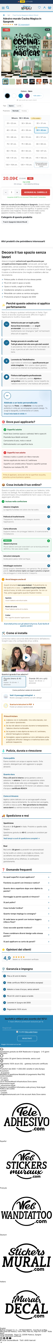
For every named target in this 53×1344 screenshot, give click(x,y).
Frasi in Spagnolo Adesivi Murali (15, 222)
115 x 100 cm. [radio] (41, 158)
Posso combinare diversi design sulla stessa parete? (23, 934)
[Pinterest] (7, 1339)
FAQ (43, 1074)
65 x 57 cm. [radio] (41, 137)
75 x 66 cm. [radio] (26, 144)
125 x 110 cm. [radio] (26, 165)
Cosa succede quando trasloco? (17, 927)
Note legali (41, 1087)
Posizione (6, 111)
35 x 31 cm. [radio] (41, 123)
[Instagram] (1, 1339)
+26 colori (37, 96)
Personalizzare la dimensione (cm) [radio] (41, 164)
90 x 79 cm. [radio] (12, 151)
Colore (26, 91)
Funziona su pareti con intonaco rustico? (21, 882)
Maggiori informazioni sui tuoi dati (11, 1044)
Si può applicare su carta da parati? (19, 941)
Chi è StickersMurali (8, 1081)
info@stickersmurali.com (10, 1094)
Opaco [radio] (11, 106)
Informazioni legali (8, 1085)
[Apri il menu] (4, 8)
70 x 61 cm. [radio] (11, 144)
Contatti (4, 1093)
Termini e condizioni (8, 1087)
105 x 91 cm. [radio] (11, 158)
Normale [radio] (16, 111)
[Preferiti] (39, 7)
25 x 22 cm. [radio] (11, 123)
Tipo (4, 106)
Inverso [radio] (24, 111)
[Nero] (7, 96)
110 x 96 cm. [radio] (26, 158)
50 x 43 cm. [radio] (41, 129)
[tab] (5, 82)
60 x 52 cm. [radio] (26, 137)
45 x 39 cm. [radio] (26, 130)
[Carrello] (49, 7)
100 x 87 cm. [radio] (41, 151)
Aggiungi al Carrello (35, 192)
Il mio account (25, 1094)
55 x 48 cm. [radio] (12, 137)
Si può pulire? (9, 902)
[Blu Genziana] (20, 96)
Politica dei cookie (7, 1089)
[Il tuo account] (44, 7)
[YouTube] (10, 1339)
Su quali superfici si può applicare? (19, 877)
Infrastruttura (21, 1081)
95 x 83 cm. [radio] (26, 151)
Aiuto (34, 1094)
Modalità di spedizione (9, 1074)
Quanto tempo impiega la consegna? (19, 913)
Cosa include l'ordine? (13, 908)
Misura (26, 118)
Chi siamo (5, 1080)
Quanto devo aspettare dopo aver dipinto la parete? (23, 889)
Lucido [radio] (19, 106)
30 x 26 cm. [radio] (26, 123)
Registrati (27, 1038)
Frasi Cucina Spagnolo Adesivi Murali (25, 15)
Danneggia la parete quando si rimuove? (21, 896)
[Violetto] (27, 96)
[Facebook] (4, 1339)
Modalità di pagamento (28, 1074)
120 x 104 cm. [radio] (11, 165)
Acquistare (5, 1073)
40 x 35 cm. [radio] (12, 130)
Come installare (6, 1076)
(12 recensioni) (24, 24)
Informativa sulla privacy (26, 1087)
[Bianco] (14, 96)
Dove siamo (32, 1081)
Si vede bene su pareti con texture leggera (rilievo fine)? (22, 920)
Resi (39, 1074)
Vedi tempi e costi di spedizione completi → (21, 838)
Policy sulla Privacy (31, 1032)
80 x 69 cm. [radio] (41, 144)
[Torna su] (1, 1343)
